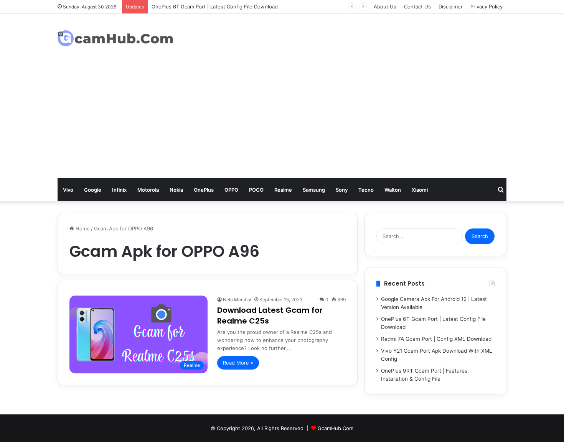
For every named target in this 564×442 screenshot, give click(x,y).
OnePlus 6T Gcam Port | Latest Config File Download (215, 6)
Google (92, 190)
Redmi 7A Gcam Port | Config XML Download (436, 339)
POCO (256, 190)
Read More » (238, 363)
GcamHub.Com (335, 428)
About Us (385, 6)
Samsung (314, 190)
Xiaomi (420, 190)
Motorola (148, 190)
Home (82, 228)
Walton (392, 190)
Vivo (68, 190)
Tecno (366, 190)
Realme (283, 190)
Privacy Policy (486, 6)
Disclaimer (451, 6)
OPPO (231, 190)
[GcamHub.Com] (115, 38)
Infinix (119, 190)
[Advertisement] (282, 120)
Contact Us (417, 6)
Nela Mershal (237, 299)
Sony (342, 190)
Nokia (176, 190)
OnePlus (204, 190)
